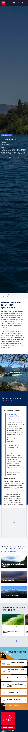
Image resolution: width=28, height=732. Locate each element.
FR (16, 3)
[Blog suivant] (16, 640)
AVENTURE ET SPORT (6, 149)
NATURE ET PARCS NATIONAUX (19, 149)
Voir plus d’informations (9, 551)
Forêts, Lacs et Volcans (8, 295)
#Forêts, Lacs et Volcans (6, 135)
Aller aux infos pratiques (9, 705)
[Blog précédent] (12, 640)
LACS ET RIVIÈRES (5, 144)
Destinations (17, 295)
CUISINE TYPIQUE (5, 155)
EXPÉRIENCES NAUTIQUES (19, 153)
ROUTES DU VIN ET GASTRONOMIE (10, 150)
